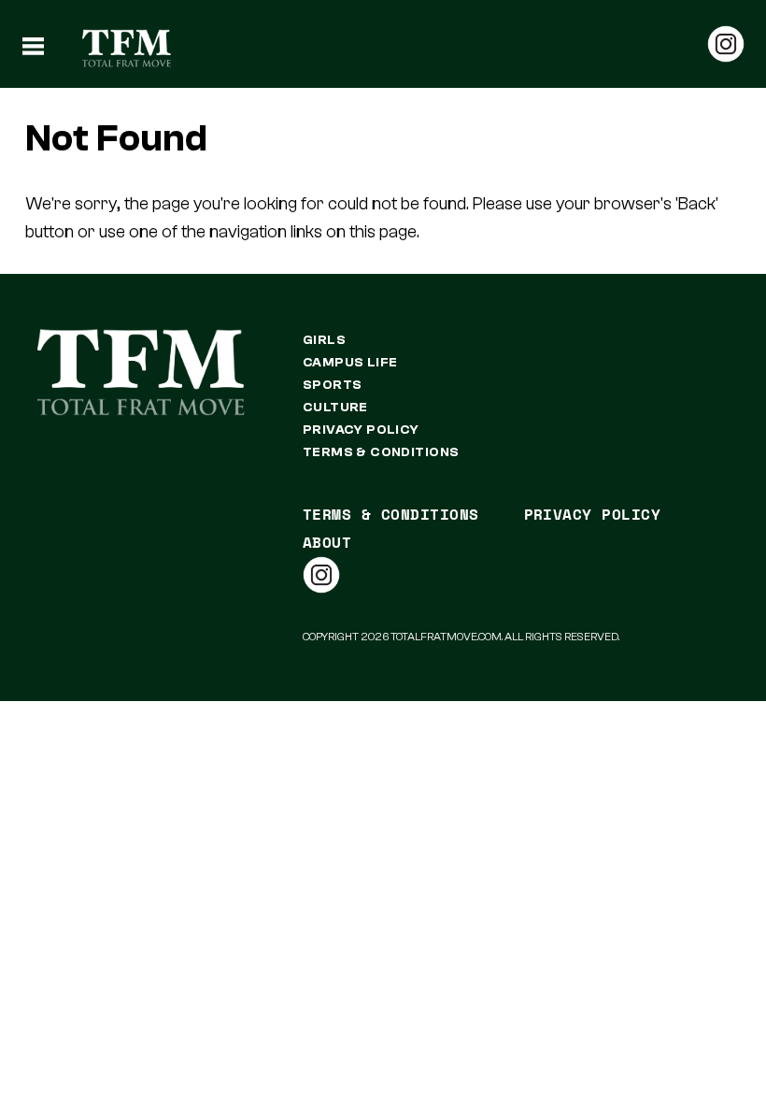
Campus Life (350, 362)
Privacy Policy (361, 430)
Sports (332, 385)
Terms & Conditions (381, 452)
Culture (335, 407)
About (327, 542)
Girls (324, 340)
